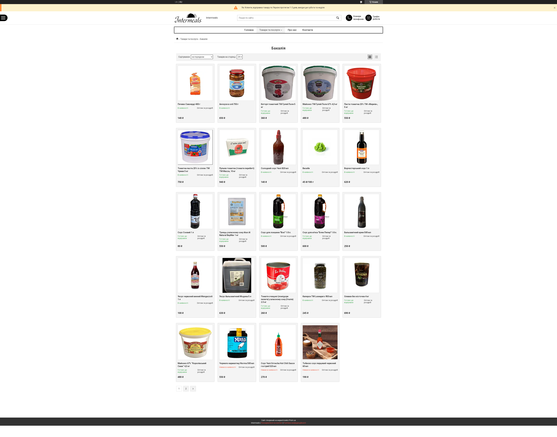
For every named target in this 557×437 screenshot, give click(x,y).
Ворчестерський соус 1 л (356, 168)
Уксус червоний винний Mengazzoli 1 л (195, 297)
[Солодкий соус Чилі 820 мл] (278, 147)
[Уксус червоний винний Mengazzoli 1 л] (195, 275)
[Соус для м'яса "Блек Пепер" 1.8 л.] (320, 211)
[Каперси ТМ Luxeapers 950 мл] (320, 275)
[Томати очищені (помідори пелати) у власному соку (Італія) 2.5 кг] (278, 275)
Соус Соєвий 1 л (186, 232)
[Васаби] (320, 147)
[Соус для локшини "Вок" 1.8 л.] (278, 211)
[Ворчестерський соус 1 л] (361, 147)
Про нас (292, 30)
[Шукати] (337, 18)
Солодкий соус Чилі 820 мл (275, 168)
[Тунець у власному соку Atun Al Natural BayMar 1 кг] (236, 211)
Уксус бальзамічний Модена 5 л (235, 296)
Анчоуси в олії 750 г (229, 104)
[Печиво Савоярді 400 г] (195, 83)
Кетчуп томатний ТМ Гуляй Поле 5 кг (278, 105)
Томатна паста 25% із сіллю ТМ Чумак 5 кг (194, 169)
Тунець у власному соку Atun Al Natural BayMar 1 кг (234, 233)
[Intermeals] (189, 17)
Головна (249, 30)
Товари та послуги (269, 30)
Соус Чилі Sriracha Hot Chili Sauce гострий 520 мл (278, 364)
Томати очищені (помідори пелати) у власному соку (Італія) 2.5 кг (277, 299)
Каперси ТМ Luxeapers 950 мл (317, 296)
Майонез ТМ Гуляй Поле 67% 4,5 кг (320, 104)
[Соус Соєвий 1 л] (195, 211)
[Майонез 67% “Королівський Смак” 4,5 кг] (195, 342)
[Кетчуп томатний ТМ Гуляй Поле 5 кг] (278, 83)
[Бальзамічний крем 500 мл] (361, 211)
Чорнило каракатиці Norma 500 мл (236, 363)
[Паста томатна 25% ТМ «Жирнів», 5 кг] (361, 83)
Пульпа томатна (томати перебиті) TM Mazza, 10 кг (236, 169)
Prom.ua (292, 420)
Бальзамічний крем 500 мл (357, 232)
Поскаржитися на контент (271, 423)
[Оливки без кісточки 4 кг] (361, 275)
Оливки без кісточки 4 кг (356, 296)
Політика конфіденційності (295, 423)
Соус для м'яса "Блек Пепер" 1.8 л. (320, 232)
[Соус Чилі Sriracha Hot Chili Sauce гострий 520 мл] (278, 342)
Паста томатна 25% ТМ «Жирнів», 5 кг (361, 105)
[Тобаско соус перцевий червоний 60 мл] (320, 342)
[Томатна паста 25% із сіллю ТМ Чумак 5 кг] (195, 147)
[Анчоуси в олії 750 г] (236, 83)
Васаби (306, 168)
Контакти (307, 30)
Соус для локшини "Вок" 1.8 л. (276, 232)
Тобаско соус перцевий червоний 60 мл (319, 364)
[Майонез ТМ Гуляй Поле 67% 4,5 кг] (320, 83)
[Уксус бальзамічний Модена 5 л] (236, 275)
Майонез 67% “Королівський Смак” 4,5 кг (192, 364)
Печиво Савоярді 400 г (189, 104)
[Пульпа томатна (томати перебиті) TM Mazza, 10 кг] (236, 147)
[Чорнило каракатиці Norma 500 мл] (236, 342)
